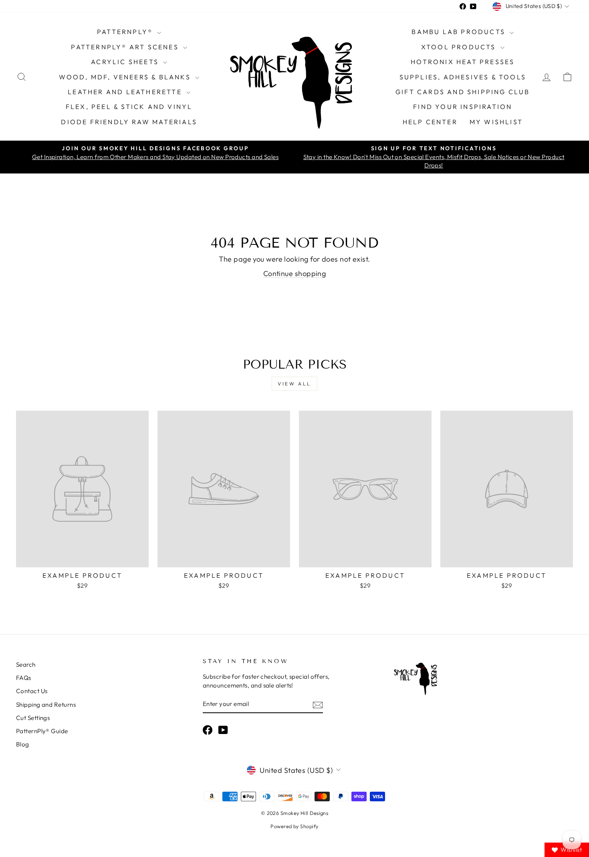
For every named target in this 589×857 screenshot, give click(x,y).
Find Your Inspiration (462, 107)
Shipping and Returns (46, 704)
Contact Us (32, 691)
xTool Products (459, 47)
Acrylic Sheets (126, 62)
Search (26, 664)
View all (294, 384)
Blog (22, 744)
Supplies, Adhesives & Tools (462, 77)
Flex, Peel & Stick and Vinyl (129, 107)
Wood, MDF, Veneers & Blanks (126, 77)
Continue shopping (294, 273)
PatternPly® (126, 32)
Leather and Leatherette (126, 92)
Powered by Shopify (294, 826)
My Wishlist (496, 122)
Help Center (430, 122)
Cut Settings (33, 718)
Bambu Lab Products (459, 32)
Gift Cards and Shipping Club (462, 92)
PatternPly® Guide (42, 731)
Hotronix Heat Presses (462, 62)
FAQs (23, 678)
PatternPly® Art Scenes (126, 47)
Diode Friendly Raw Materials (129, 122)
